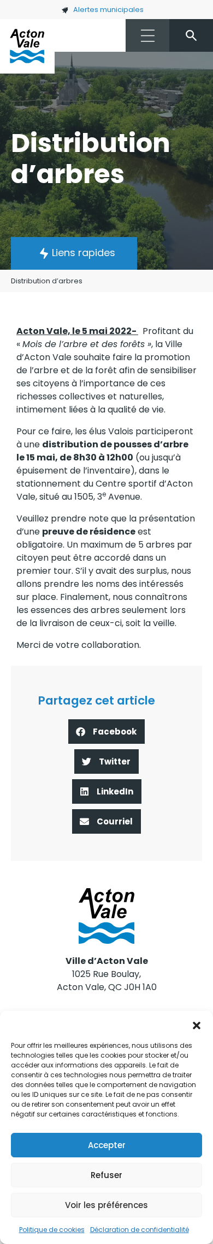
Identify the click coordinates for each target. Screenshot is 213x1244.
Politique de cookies (52, 1229)
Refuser (106, 1175)
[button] (196, 1024)
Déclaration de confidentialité (139, 1229)
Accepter (107, 1145)
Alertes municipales (108, 9)
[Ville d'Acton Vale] (27, 46)
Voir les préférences (106, 1205)
